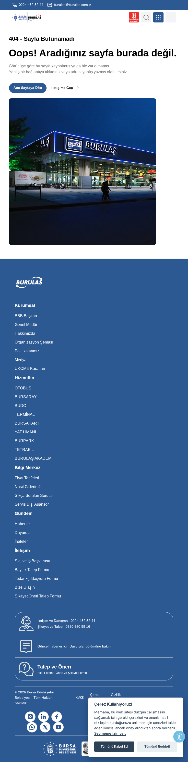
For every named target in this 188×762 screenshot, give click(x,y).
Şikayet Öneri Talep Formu (38, 596)
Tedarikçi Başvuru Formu (36, 578)
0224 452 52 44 (30, 5)
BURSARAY (26, 397)
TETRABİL (24, 450)
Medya (20, 360)
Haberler (22, 524)
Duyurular (23, 533)
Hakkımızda (25, 333)
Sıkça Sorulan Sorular (34, 495)
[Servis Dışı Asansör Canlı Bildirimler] (134, 17)
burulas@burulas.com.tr (72, 5)
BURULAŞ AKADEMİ (33, 458)
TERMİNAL (25, 414)
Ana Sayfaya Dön (27, 88)
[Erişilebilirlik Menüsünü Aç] (179, 736)
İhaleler (21, 541)
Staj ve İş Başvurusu (32, 561)
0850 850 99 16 (63, 626)
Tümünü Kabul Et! (114, 746)
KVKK (79, 697)
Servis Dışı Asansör (32, 504)
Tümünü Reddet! (157, 746)
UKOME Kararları (30, 368)
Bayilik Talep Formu (32, 570)
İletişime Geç (62, 88)
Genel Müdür (26, 325)
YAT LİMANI (25, 432)
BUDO (20, 406)
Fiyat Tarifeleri (27, 478)
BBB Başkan (26, 316)
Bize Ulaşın (25, 587)
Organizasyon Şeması (34, 342)
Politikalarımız (27, 351)
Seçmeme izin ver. (110, 733)
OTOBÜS (23, 388)
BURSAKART (27, 423)
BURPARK (24, 441)
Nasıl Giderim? (28, 487)
